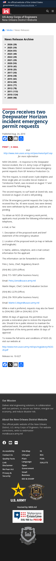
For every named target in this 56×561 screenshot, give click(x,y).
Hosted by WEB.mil (27, 507)
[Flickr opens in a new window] (16, 442)
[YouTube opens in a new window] (10, 442)
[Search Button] (46, 11)
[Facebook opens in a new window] (4, 442)
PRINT (5, 147)
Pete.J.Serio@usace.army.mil (22, 280)
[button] (25, 5)
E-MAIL (14, 147)
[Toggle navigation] (51, 11)
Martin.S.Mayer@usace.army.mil (24, 302)
